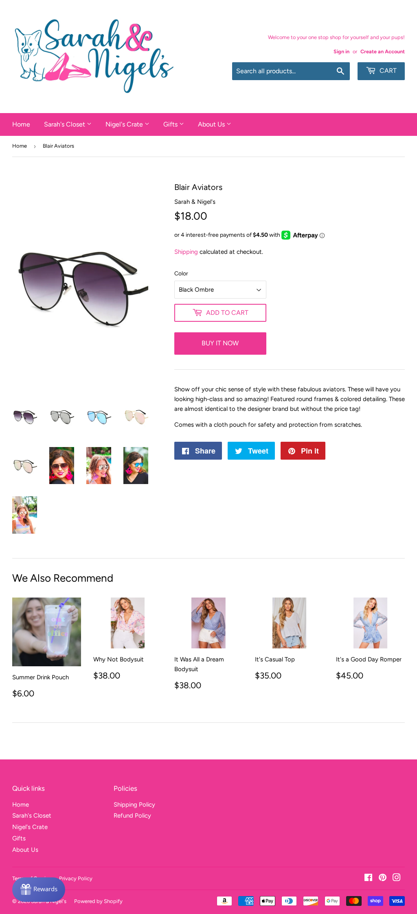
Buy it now (220, 343)
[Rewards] (38, 889)
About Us (212, 124)
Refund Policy (132, 815)
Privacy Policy (75, 878)
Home (21, 124)
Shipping (186, 251)
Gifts (171, 124)
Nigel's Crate (125, 124)
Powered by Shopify (98, 901)
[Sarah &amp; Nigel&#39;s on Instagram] (397, 878)
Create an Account (382, 51)
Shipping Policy (134, 804)
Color (181, 273)
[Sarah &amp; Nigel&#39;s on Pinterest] (382, 878)
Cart (387, 70)
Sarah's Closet (65, 124)
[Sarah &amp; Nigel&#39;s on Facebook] (368, 878)
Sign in (341, 51)
